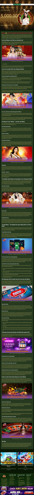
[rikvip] (17, 2)
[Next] (32, 460)
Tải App (28, 482)
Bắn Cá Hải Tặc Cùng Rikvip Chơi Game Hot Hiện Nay (25, 466)
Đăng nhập (28, 478)
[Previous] (2, 460)
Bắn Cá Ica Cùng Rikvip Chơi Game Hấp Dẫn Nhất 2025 (8, 466)
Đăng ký (28, 476)
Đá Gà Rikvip (12, 482)
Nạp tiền (28, 479)
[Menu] (1, 2)
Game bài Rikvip (12, 479)
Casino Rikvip (12, 478)
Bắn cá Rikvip (12, 476)
